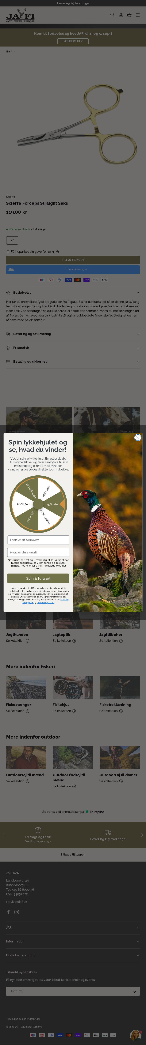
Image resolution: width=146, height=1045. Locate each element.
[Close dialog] (138, 437)
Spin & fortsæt (38, 578)
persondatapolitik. (45, 602)
